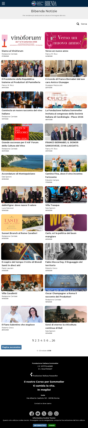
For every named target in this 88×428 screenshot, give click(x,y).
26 (53, 340)
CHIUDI (52, 425)
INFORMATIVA (40, 425)
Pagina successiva (11, 347)
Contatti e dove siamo (42, 403)
